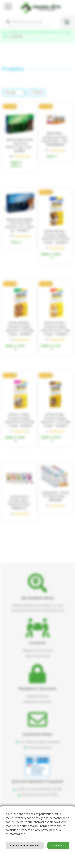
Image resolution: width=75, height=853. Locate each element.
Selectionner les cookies (24, 845)
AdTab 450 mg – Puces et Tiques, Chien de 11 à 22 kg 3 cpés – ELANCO (19, 328)
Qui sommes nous (37, 598)
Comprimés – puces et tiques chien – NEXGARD (55, 496)
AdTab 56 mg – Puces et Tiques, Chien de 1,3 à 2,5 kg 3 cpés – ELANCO (55, 420)
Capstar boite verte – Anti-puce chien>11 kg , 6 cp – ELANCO (19, 145)
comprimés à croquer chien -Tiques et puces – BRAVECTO (20, 502)
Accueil (6, 32)
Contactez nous (37, 734)
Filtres (38, 92)
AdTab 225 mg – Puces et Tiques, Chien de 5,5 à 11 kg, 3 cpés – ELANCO (55, 328)
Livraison (37, 643)
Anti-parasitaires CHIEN (34, 32)
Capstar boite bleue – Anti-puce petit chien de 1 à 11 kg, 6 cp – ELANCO (19, 225)
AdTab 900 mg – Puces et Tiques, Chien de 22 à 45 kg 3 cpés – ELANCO (55, 237)
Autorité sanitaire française (37, 781)
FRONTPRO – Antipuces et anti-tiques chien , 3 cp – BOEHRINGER (55, 139)
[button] (10, 106)
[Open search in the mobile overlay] (27, 21)
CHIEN (15, 32)
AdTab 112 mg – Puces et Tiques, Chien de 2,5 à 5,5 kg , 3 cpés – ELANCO (19, 420)
